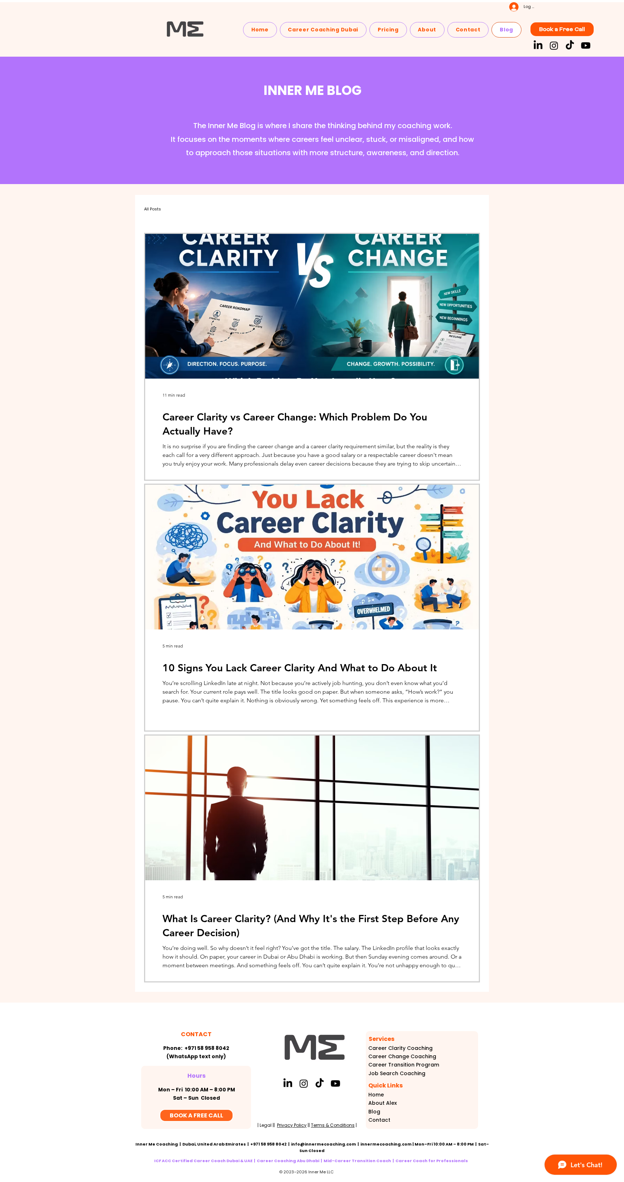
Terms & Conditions (333, 1125)
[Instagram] (554, 45)
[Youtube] (585, 45)
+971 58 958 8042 (207, 1048)
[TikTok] (569, 45)
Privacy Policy (292, 1125)
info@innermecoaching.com (323, 1144)
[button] (323, 30)
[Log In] (507, 7)
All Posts (152, 209)
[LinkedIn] (538, 45)
